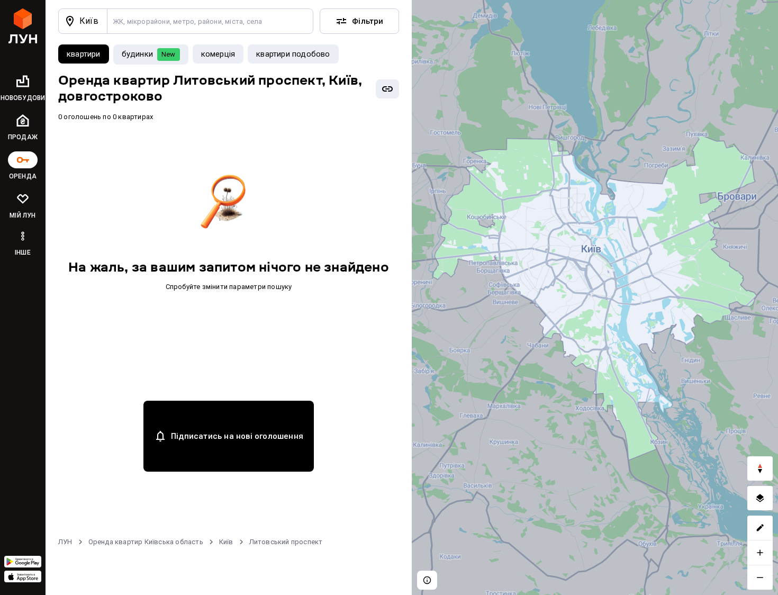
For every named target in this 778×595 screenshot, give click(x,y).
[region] (595, 297)
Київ (226, 542)
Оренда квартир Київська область (145, 542)
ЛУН (65, 542)
